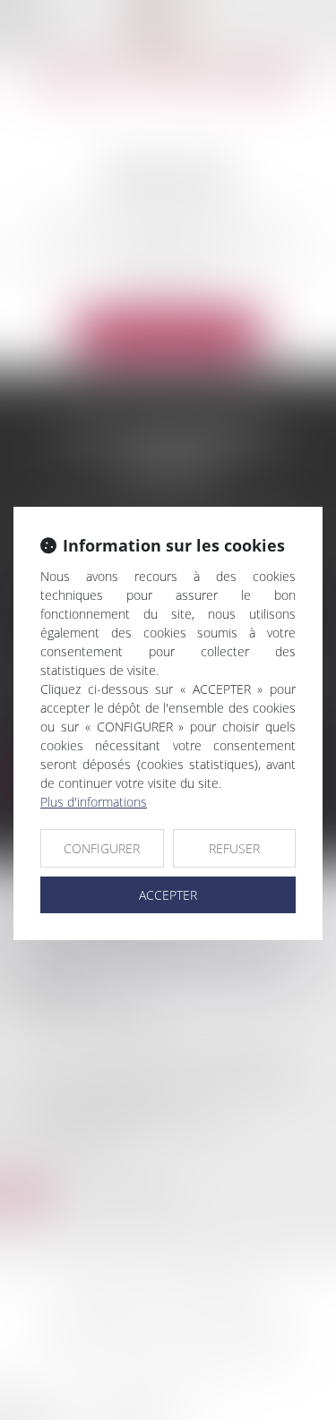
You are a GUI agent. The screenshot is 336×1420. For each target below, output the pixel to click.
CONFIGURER (102, 848)
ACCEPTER (168, 894)
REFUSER (234, 848)
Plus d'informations (93, 801)
